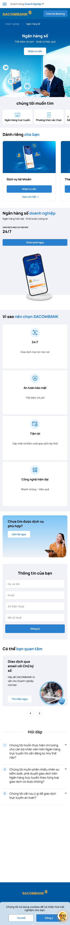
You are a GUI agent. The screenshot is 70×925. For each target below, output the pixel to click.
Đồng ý (49, 918)
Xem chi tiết (29, 197)
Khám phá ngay (35, 242)
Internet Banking (55, 13)
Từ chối (21, 918)
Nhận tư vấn (35, 51)
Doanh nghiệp (12, 23)
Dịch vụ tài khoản (19, 179)
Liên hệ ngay (19, 534)
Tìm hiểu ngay (20, 699)
